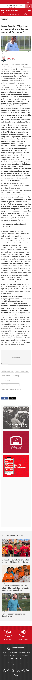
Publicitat (13, 655)
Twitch (23, 670)
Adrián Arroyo (10, 58)
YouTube (28, 670)
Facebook (14, 670)
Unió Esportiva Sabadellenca (14, 64)
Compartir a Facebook (4, 398)
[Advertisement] (16, 490)
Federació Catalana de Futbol (11, 389)
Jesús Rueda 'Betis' (22, 371)
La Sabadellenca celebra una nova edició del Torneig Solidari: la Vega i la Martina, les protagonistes (15, 588)
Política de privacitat (16, 658)
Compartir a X (12, 398)
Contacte (5, 652)
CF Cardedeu (6, 380)
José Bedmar (6, 376)
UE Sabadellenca (7, 371)
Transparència (13, 652)
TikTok (18, 670)
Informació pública (24, 652)
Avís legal (6, 655)
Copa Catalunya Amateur (10, 385)
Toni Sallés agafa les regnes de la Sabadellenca (14, 615)
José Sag (16, 376)
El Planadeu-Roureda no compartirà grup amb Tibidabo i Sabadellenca (15, 561)
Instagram (4, 670)
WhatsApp (16, 675)
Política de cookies (23, 655)
